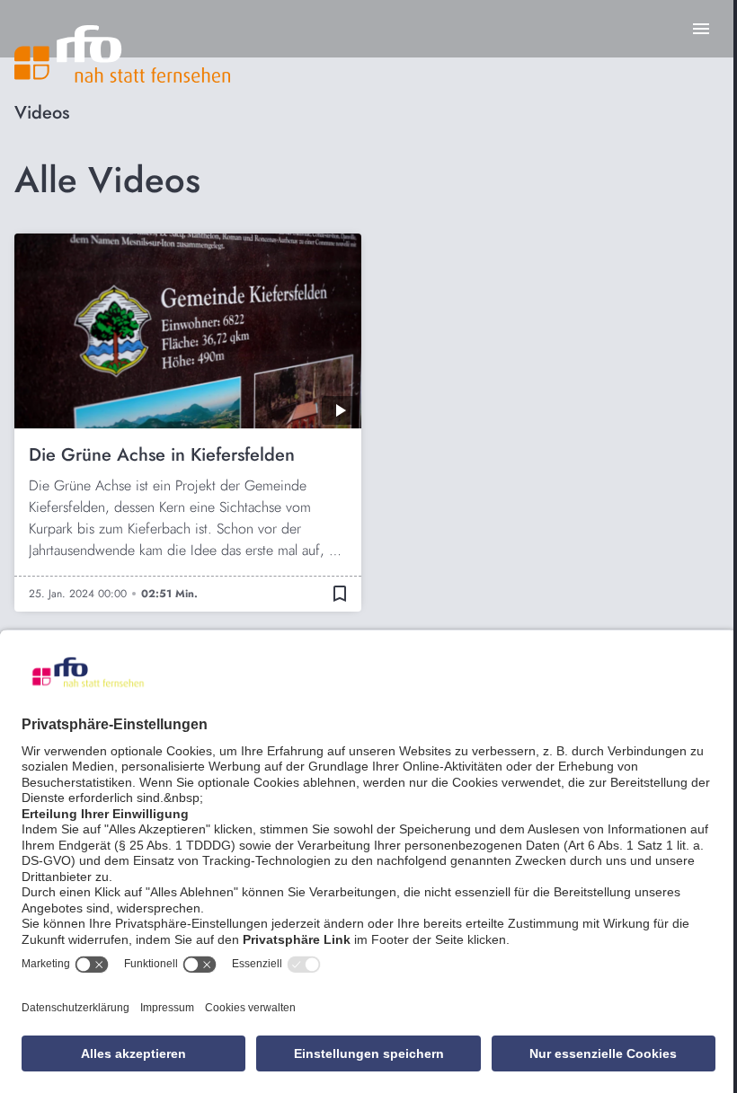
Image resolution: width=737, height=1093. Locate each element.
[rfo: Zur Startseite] (122, 54)
